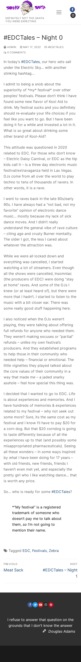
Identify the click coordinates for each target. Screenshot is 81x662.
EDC (26, 550)
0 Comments (16, 52)
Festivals (39, 550)
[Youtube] (40, 604)
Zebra (54, 550)
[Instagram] (73, 15)
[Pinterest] (51, 604)
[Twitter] (35, 604)
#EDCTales (55, 47)
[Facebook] (72, 9)
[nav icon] (59, 12)
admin (11, 47)
